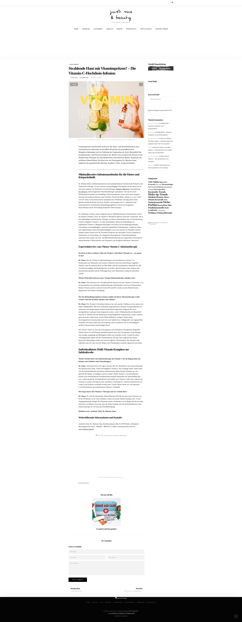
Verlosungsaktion (161, 210)
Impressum (141, 602)
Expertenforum (83, 483)
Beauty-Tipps (159, 184)
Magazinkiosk (130, 602)
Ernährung (159, 187)
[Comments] (71, 167)
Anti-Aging (153, 182)
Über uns (108, 602)
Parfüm (119, 29)
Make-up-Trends (158, 194)
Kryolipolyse (83, 192)
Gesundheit (98, 29)
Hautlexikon (151, 189)
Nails (165, 200)
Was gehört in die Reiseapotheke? (106, 529)
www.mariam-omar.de (86, 429)
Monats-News (162, 197)
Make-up (109, 29)
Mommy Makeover (122, 189)
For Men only (131, 29)
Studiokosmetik (156, 207)
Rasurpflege (162, 205)
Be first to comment (96, 77)
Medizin (152, 197)
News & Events (146, 29)
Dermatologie (167, 184)
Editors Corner (162, 29)
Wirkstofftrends (164, 213)
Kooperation (118, 602)
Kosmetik (86, 29)
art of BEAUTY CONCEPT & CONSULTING (122, 613)
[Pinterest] (72, 2)
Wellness (152, 213)
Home (76, 29)
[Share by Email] (71, 161)
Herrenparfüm (159, 189)
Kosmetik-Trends (157, 191)
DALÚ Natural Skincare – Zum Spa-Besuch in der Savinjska (158, 158)
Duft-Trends (151, 187)
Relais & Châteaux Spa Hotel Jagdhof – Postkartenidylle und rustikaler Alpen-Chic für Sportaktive (160, 141)
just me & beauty (153, 123)
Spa (169, 205)
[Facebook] (70, 2)
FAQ (101, 602)
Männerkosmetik (155, 199)
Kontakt (95, 602)
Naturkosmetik (155, 202)
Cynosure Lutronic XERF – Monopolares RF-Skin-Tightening (160, 68)
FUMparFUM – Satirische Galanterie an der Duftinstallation (158, 126)
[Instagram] (75, 2)
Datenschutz (151, 602)
